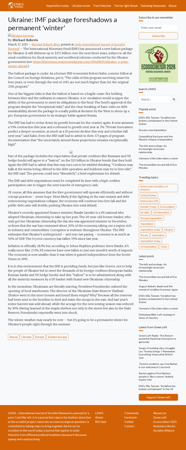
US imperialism (161, 212)
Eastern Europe (57, 337)
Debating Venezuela (153, 5)
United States (148, 195)
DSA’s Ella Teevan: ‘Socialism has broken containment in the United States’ (158, 120)
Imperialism (146, 223)
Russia (14, 337)
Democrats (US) (149, 200)
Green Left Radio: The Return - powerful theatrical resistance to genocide (157, 338)
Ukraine (26, 337)
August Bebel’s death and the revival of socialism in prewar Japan (158, 288)
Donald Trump (148, 206)
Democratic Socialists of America (154, 188)
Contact (129, 426)
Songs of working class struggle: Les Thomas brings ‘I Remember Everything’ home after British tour (157, 353)
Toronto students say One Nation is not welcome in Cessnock (158, 365)
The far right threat (126, 5)
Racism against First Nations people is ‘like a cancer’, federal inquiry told (156, 376)
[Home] (17, 5)
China (164, 246)
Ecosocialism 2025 (165, 421)
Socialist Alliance (163, 430)
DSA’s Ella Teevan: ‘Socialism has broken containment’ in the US (157, 387)
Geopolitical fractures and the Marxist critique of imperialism (156, 138)
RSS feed (100, 421)
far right (144, 212)
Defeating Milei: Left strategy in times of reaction (157, 316)
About (173, 5)
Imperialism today (57, 5)
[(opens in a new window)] (21, 35)
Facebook (130, 417)
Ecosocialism (167, 206)
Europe (39, 337)
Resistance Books (164, 426)
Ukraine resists (81, 5)
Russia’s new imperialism (152, 130)
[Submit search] (174, 99)
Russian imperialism (151, 218)
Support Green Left (158, 397)
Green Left (160, 417)
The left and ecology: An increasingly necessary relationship (153, 149)
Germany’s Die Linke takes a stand (158, 158)
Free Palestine (102, 5)
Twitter (129, 421)
